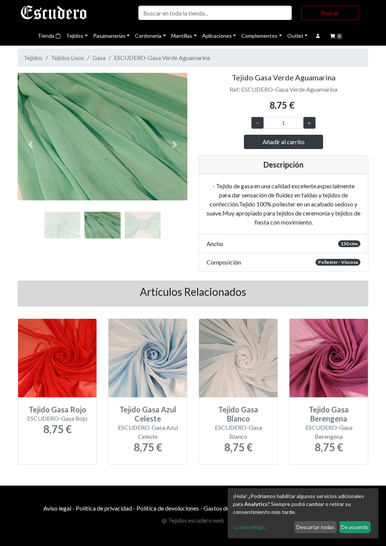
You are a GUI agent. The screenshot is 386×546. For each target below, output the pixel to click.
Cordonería (148, 35)
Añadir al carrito (284, 141)
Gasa (99, 57)
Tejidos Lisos (67, 57)
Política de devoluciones (167, 508)
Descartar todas (315, 527)
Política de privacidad (104, 508)
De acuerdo (354, 527)
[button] (30, 145)
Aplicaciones (217, 35)
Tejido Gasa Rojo (57, 409)
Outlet (295, 35)
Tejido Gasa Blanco (238, 414)
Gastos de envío (224, 508)
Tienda (46, 35)
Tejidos (74, 35)
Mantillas (181, 35)
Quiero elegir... (250, 527)
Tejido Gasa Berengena (329, 414)
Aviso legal (57, 508)
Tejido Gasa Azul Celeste (147, 414)
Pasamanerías (109, 35)
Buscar (330, 12)
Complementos (259, 35)
